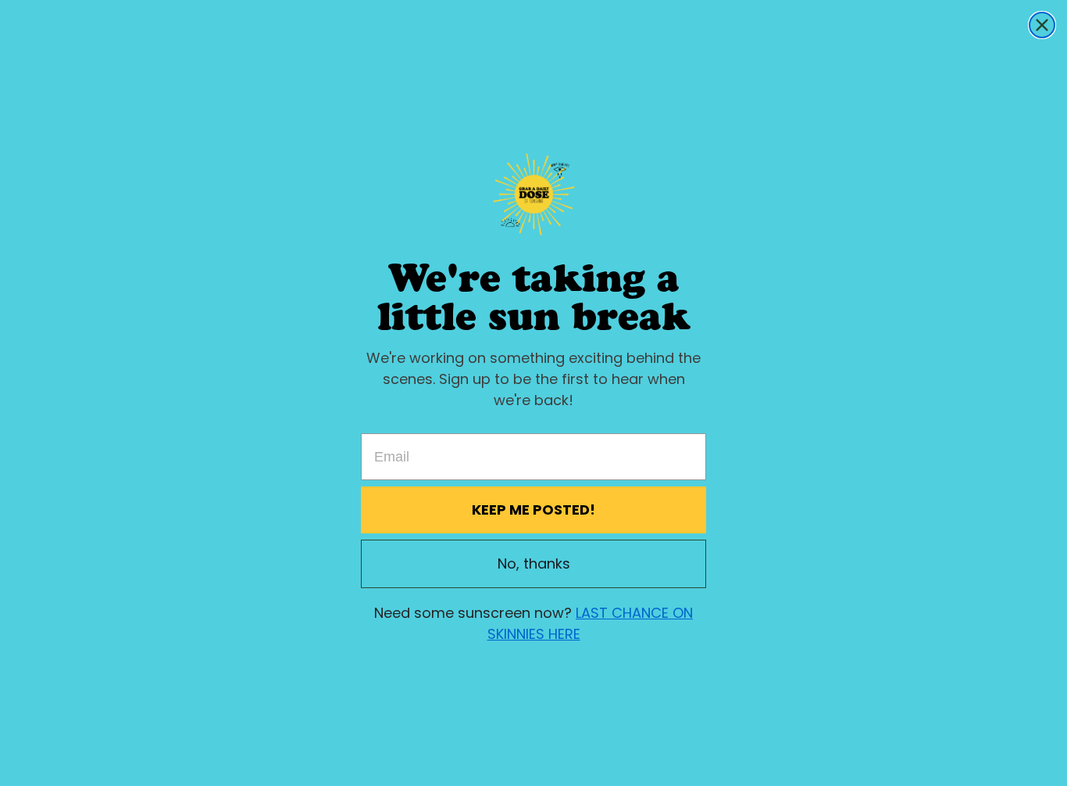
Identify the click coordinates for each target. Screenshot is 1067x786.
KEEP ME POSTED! (533, 509)
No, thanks (534, 563)
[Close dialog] (1042, 25)
